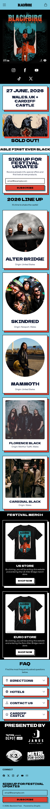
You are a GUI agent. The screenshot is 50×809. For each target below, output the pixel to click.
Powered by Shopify (32, 806)
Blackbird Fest (16, 806)
